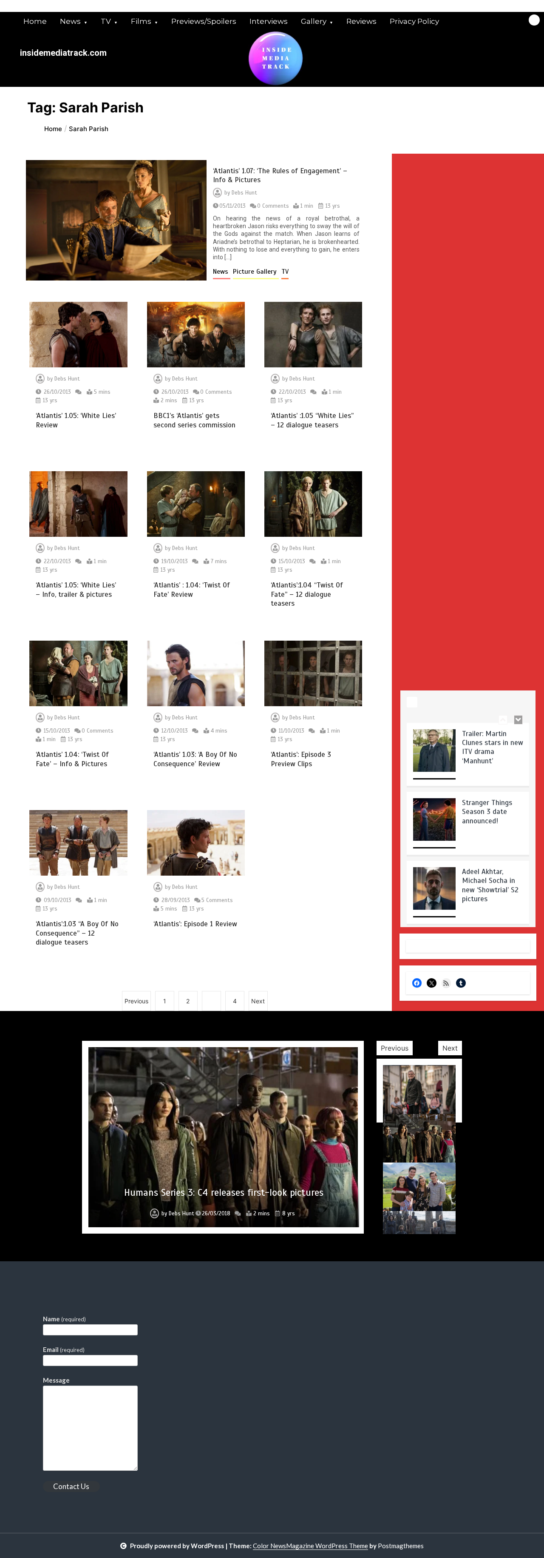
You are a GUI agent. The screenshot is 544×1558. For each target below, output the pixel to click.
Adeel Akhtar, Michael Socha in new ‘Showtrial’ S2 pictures (490, 883)
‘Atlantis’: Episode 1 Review (195, 923)
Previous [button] (394, 1048)
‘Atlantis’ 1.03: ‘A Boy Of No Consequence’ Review (195, 759)
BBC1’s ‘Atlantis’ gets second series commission (194, 420)
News (70, 21)
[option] (468, 754)
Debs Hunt (244, 192)
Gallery (313, 21)
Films (141, 21)
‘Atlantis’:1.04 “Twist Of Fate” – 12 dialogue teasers (307, 594)
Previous (136, 1001)
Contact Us (71, 1486)
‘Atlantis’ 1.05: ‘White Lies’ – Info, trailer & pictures (76, 590)
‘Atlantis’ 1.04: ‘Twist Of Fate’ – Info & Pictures (72, 759)
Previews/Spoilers (203, 21)
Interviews (268, 21)
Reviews (361, 21)
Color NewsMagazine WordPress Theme (310, 1545)
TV (106, 21)
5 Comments (217, 900)
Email (64, 1349)
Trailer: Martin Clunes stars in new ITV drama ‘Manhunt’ (492, 745)
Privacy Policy (414, 21)
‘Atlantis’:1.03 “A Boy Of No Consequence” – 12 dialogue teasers (77, 933)
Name (64, 1319)
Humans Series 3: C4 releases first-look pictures (223, 1192)
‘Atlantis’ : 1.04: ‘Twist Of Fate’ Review (191, 590)
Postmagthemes (401, 1545)
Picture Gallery (256, 271)
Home (35, 21)
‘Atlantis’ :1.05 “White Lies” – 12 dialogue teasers (312, 420)
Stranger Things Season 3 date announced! (487, 809)
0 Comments (273, 206)
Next (258, 1001)
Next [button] (450, 1048)
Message (56, 1380)
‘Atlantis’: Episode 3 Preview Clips (301, 759)
